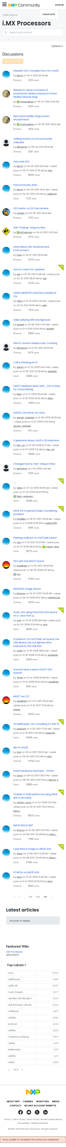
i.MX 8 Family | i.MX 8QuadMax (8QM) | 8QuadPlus (22, 1004)
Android (12, 1024)
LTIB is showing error (25, 362)
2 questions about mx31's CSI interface (36, 440)
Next (21, 1070)
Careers (28, 1101)
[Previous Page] (14, 897)
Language (48, 14)
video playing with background (31, 320)
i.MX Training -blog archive (29, 227)
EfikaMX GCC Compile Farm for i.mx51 (35, 70)
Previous (9, 1070)
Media (56, 1101)
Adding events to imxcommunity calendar (32, 140)
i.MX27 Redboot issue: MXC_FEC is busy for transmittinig (36, 387)
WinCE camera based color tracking (35, 343)
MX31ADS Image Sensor (27, 589)
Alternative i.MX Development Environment (31, 248)
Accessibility (23, 1123)
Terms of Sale (32, 1119)
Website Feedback (39, 1123)
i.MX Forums (10, 15)
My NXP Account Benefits (40, 1105)
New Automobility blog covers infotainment (31, 118)
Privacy (7, 1119)
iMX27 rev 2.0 (21, 696)
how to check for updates (29, 269)
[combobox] (33, 32)
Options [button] (56, 46)
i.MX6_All (12, 985)
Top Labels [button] (15, 965)
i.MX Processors (14, 951)
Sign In (59, 4)
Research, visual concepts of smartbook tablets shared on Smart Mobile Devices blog (35, 93)
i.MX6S (11, 1043)
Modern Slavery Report (51, 1119)
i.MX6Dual (13, 1011)
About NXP (13, 1101)
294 (38, 896)
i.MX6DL (12, 1017)
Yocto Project (15, 992)
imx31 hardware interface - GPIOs (33, 771)
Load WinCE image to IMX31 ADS (32, 849)
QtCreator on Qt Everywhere (31, 208)
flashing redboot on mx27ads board (34, 537)
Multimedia (14, 1049)
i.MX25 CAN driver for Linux (29, 413)
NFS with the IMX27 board (28, 561)
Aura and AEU (21, 161)
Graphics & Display (18, 1036)
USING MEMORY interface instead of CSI (34, 294)
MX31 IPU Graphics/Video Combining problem (35, 512)
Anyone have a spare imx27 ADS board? (32, 671)
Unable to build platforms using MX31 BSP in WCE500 (35, 796)
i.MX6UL (12, 1030)
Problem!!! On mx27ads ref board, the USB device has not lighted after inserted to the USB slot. (36, 643)
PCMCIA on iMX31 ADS (26, 872)
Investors (42, 1101)
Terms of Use (19, 1119)
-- (14, 483)
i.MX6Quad (14, 979)
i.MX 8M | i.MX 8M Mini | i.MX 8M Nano (22, 998)
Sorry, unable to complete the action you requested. (31, 1139)
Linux (10, 972)
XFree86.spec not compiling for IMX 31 (36, 724)
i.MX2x (11, 1062)
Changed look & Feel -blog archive (34, 464)
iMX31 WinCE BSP (23, 825)
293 (30, 896)
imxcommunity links (25, 185)
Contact (15, 1105)
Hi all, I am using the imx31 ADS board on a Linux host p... (35, 614)
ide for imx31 (20, 747)
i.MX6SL (12, 1056)
